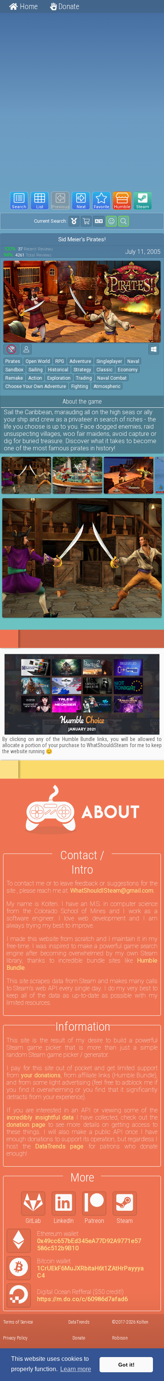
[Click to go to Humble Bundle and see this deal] (82, 694)
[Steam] (128, 1203)
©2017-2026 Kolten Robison (130, 1330)
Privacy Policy (15, 1338)
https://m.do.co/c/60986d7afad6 (82, 1299)
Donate (67, 6)
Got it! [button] (126, 1365)
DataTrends (79, 1322)
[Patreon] (97, 1203)
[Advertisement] (82, 99)
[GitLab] (36, 1203)
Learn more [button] (75, 1369)
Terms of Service (18, 1322)
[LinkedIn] (66, 1203)
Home (28, 6)
